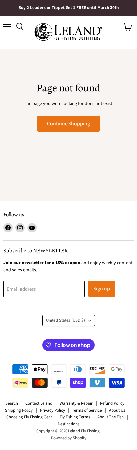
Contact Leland (38, 403)
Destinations (68, 424)
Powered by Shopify (68, 438)
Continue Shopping (68, 123)
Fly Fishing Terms (75, 417)
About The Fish (110, 417)
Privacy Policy (52, 410)
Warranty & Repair (76, 403)
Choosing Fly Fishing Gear (29, 417)
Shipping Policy (19, 410)
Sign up (101, 288)
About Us (117, 410)
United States (65, 320)
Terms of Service (87, 410)
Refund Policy (112, 403)
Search (11, 403)
